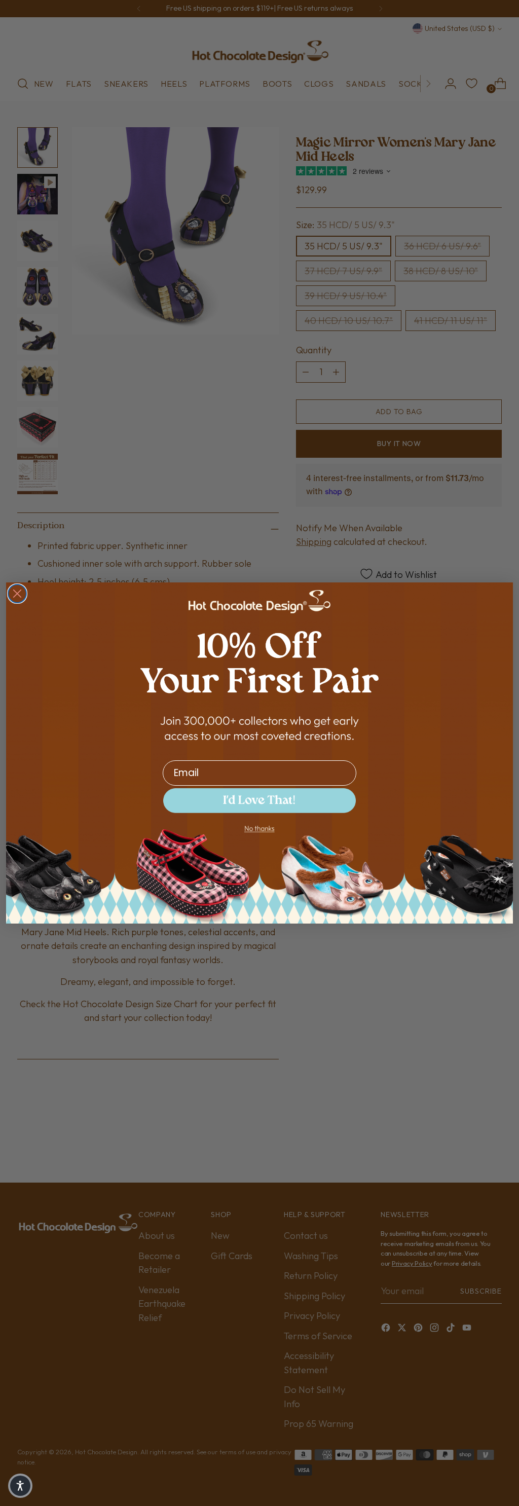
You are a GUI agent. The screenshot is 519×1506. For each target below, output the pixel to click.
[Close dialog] (17, 593)
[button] (259, 800)
